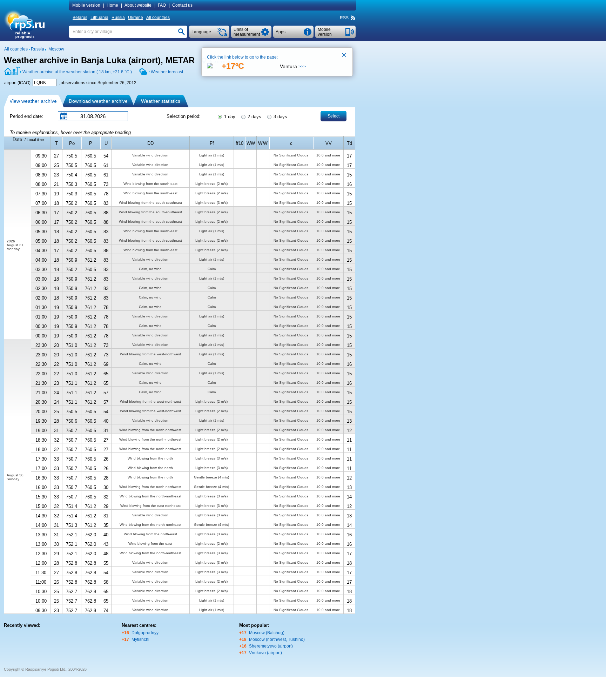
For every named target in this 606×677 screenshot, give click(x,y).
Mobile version (86, 5)
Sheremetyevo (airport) (271, 646)
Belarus (80, 17)
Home (112, 5)
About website (138, 5)
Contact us (182, 5)
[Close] (344, 56)
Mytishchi (140, 639)
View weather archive (33, 101)
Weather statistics (160, 101)
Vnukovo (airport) (265, 652)
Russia (118, 17)
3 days (279, 116)
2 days (253, 116)
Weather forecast (167, 71)
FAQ (162, 5)
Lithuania (99, 17)
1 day (229, 116)
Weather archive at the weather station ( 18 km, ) (77, 71)
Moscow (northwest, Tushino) (277, 639)
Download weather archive (98, 101)
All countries (158, 17)
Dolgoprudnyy (145, 632)
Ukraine (135, 17)
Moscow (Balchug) (266, 632)
